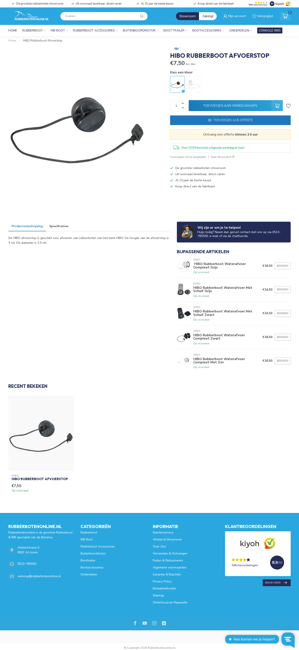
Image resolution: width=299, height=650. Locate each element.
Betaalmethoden (164, 588)
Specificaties (58, 226)
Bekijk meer (273, 582)
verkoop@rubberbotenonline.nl (39, 576)
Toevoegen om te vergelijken (188, 157)
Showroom (187, 16)
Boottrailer (174, 30)
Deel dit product (221, 157)
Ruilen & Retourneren (168, 560)
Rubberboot (32, 30)
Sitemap (158, 595)
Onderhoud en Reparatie (170, 602)
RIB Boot (58, 30)
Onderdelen (239, 30)
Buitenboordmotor (139, 30)
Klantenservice (163, 532)
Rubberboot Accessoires (94, 30)
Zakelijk (207, 16)
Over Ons (159, 546)
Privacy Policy (162, 581)
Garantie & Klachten (167, 574)
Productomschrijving (27, 226)
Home (12, 30)
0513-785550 (27, 564)
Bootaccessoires (207, 30)
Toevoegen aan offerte (233, 120)
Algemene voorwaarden (169, 567)
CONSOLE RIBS (270, 30)
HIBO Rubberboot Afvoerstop (42, 41)
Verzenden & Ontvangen (170, 553)
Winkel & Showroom (167, 539)
